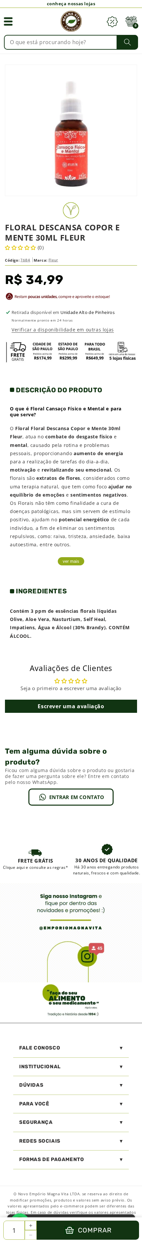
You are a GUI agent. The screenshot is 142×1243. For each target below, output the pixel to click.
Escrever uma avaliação (71, 706)
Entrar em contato (76, 797)
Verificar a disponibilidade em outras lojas (63, 329)
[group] (35, 859)
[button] (8, 21)
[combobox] (71, 42)
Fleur (53, 260)
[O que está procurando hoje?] (127, 42)
